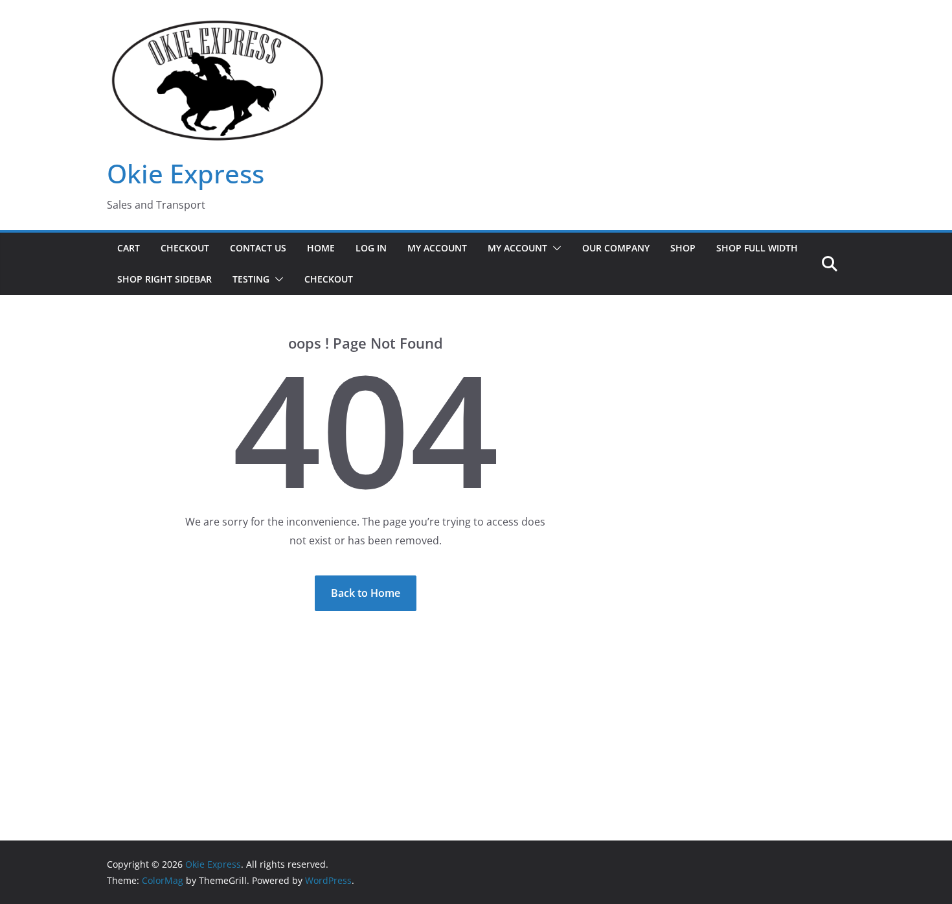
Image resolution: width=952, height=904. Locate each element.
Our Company (616, 248)
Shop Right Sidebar (164, 279)
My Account (437, 248)
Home (321, 248)
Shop (683, 248)
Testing (250, 279)
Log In (371, 248)
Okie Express (185, 173)
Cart (128, 248)
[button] (554, 248)
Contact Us (258, 248)
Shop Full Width (757, 248)
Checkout (185, 248)
